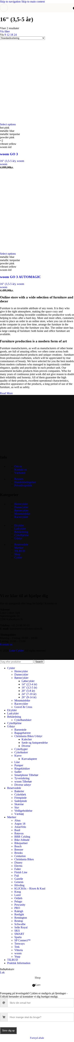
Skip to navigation (10, 1)
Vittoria (18, 950)
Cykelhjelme (21, 535)
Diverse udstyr (22, 784)
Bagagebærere (22, 732)
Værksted (19, 472)
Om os (18, 466)
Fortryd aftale (37, 1038)
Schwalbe (20, 924)
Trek (17, 946)
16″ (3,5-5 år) (29, 687)
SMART (19, 933)
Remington (20, 917)
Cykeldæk (20, 794)
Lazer (17, 894)
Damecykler (21, 507)
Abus (17, 820)
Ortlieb (18, 898)
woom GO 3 (9, 154)
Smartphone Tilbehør (26, 775)
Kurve (18, 755)
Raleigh (18, 911)
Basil (17, 830)
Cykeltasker (21, 752)
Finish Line (20, 872)
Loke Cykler (16, 650)
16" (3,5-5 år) (7, 160)
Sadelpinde (20, 800)
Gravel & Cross (23, 706)
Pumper (18, 765)
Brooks (18, 852)
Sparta (18, 937)
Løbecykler (28, 681)
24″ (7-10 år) (29, 694)
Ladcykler (20, 528)
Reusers (18, 478)
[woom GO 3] (36, 121)
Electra (18, 865)
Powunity (19, 904)
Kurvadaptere (29, 758)
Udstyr (18, 538)
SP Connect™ (22, 940)
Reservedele (21, 544)
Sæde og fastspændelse (35, 742)
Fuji (16, 875)
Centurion (20, 856)
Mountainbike (22, 513)
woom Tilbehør (23, 781)
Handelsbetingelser (25, 482)
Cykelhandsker (22, 719)
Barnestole (20, 729)
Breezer (18, 849)
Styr (16, 807)
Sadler (18, 771)
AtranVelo (20, 826)
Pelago (18, 901)
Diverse (26, 745)
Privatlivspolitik (23, 485)
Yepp (17, 956)
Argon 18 (19, 823)
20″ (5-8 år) (28, 690)
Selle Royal (20, 927)
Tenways (19, 943)
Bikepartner (21, 843)
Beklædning (21, 531)
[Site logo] (37, 13)
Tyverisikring (21, 778)
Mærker (18, 547)
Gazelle (18, 878)
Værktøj (19, 813)
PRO (17, 907)
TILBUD (19, 551)
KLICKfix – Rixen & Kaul (29, 888)
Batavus (19, 833)
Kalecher (27, 739)
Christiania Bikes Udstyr (28, 736)
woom (20, 160)
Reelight (19, 914)
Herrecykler (21, 504)
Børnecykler (21, 510)
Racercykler (21, 516)
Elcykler (19, 525)
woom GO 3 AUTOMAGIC (20, 277)
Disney (18, 862)
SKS (17, 930)
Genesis (18, 882)
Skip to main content (33, 1)
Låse (17, 762)
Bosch (18, 846)
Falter (17, 869)
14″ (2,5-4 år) (29, 684)
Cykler (18, 557)
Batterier (19, 791)
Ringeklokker (22, 768)
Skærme (19, 804)
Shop (17, 554)
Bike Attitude (21, 839)
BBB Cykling (22, 836)
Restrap (18, 920)
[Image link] (27, 448)
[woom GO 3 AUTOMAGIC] (36, 250)
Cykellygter (21, 749)
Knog (17, 891)
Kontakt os (20, 469)
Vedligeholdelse (23, 810)
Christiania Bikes (24, 859)
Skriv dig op (8, 1030)
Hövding (19, 885)
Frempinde (20, 797)
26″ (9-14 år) (29, 697)
